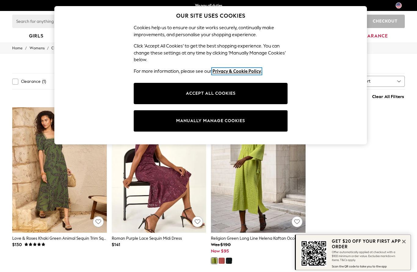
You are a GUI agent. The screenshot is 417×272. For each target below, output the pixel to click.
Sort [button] (367, 81)
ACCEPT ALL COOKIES (211, 93)
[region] (210, 75)
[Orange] (222, 261)
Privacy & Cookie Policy (236, 71)
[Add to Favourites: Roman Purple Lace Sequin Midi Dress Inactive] (197, 222)
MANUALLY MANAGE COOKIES (210, 120)
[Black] (229, 261)
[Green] (214, 261)
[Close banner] (403, 240)
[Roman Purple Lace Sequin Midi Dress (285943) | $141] (159, 170)
